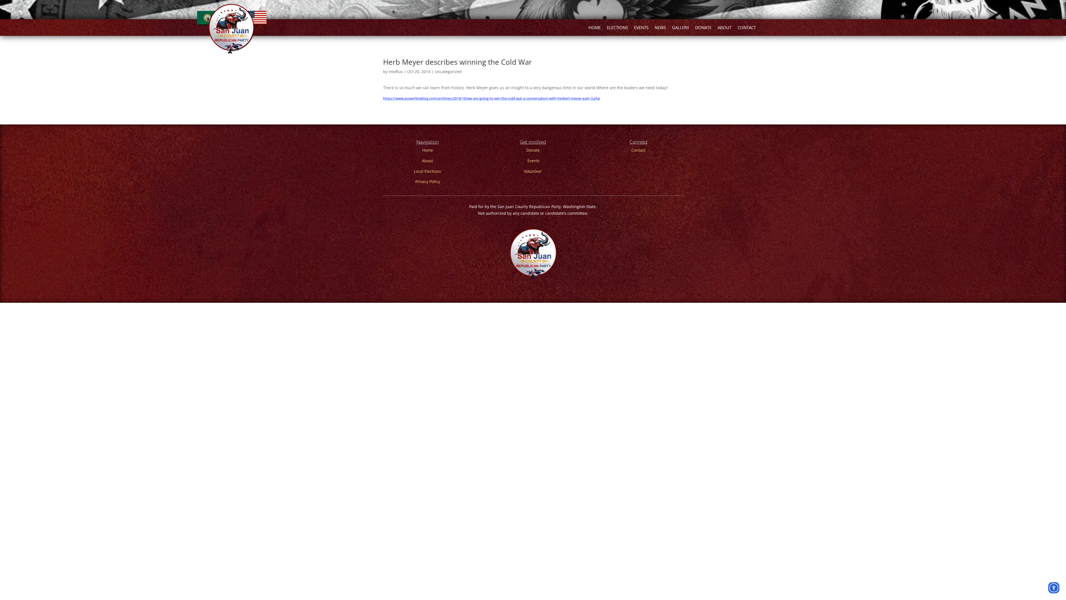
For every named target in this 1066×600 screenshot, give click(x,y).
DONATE (703, 28)
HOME (595, 28)
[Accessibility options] (1053, 587)
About (427, 160)
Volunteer (533, 171)
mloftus (396, 71)
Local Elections (427, 171)
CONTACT (747, 28)
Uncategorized (448, 71)
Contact (638, 150)
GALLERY (680, 28)
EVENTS (641, 28)
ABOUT (724, 28)
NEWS (660, 28)
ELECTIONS (617, 28)
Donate (533, 150)
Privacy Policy (427, 181)
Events (533, 160)
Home (427, 150)
